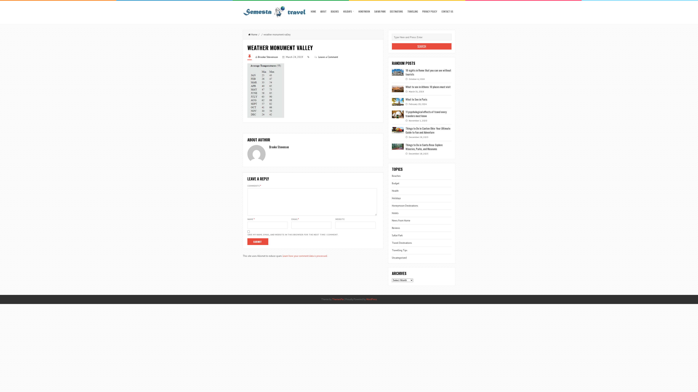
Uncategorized (399, 257)
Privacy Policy (429, 11)
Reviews (396, 228)
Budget (395, 183)
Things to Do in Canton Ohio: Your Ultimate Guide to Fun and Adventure (428, 130)
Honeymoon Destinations (405, 205)
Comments (254, 185)
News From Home (401, 220)
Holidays (347, 11)
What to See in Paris (416, 99)
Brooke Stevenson (268, 57)
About (323, 11)
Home (313, 11)
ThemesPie (338, 299)
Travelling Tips (399, 250)
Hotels (395, 213)
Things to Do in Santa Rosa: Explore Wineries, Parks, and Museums (424, 147)
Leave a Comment (328, 57)
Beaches (335, 11)
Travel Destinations (402, 242)
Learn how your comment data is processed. (305, 256)
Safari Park (380, 11)
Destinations (396, 11)
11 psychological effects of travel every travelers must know (426, 114)
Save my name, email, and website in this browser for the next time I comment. (292, 234)
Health (395, 190)
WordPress (371, 299)
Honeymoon (364, 11)
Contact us (447, 11)
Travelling (412, 11)
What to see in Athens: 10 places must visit (428, 87)
